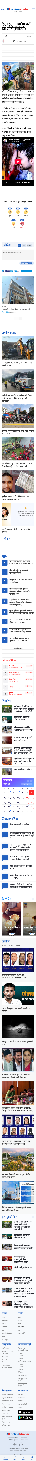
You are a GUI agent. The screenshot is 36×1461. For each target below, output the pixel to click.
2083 (21, 1369)
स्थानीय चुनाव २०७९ (7, 1407)
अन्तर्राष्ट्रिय (5, 1340)
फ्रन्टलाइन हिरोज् (22, 1376)
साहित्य (4, 1324)
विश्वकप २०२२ (6, 1422)
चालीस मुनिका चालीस (24, 1361)
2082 (21, 1358)
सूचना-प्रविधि (21, 1333)
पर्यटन (20, 1321)
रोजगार (20, 1324)
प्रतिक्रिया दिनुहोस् (26, 263)
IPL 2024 (5, 1357)
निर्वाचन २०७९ (6, 1411)
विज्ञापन (20, 1401)
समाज (3, 1317)
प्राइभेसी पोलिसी (22, 1404)
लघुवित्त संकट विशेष (7, 1398)
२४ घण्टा (4, 946)
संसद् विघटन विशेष (7, 1401)
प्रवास (3, 1337)
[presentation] (16, 318)
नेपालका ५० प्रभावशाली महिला (23, 1349)
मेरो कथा (20, 1372)
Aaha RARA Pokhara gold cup (8, 1361)
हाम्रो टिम (20, 1395)
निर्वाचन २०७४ (6, 1404)
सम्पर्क (20, 1407)
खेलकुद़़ (4, 1330)
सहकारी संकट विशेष (8, 1395)
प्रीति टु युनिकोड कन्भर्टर (22, 1380)
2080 (22, 1353)
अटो (19, 1330)
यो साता (11, 946)
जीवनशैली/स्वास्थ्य (7, 1333)
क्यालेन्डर (7, 780)
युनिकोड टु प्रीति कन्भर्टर (22, 1385)
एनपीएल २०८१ (6, 1348)
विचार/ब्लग (5, 1321)
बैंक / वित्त (21, 1327)
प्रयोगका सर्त (21, 1398)
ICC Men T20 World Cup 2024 (8, 1353)
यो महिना (17, 946)
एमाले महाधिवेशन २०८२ (7, 1418)
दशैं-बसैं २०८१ (6, 1425)
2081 (21, 1356)
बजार (19, 1317)
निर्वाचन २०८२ (6, 1414)
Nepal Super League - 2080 (7, 1366)
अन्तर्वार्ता (4, 1327)
